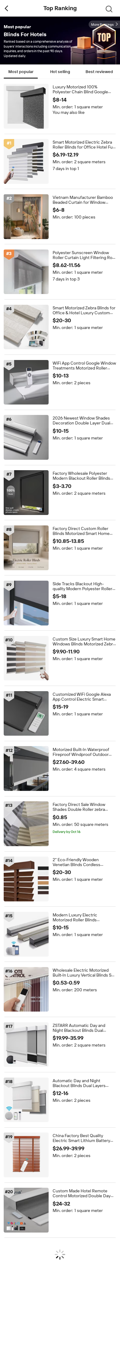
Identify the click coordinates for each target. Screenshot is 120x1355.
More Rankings (102, 24)
